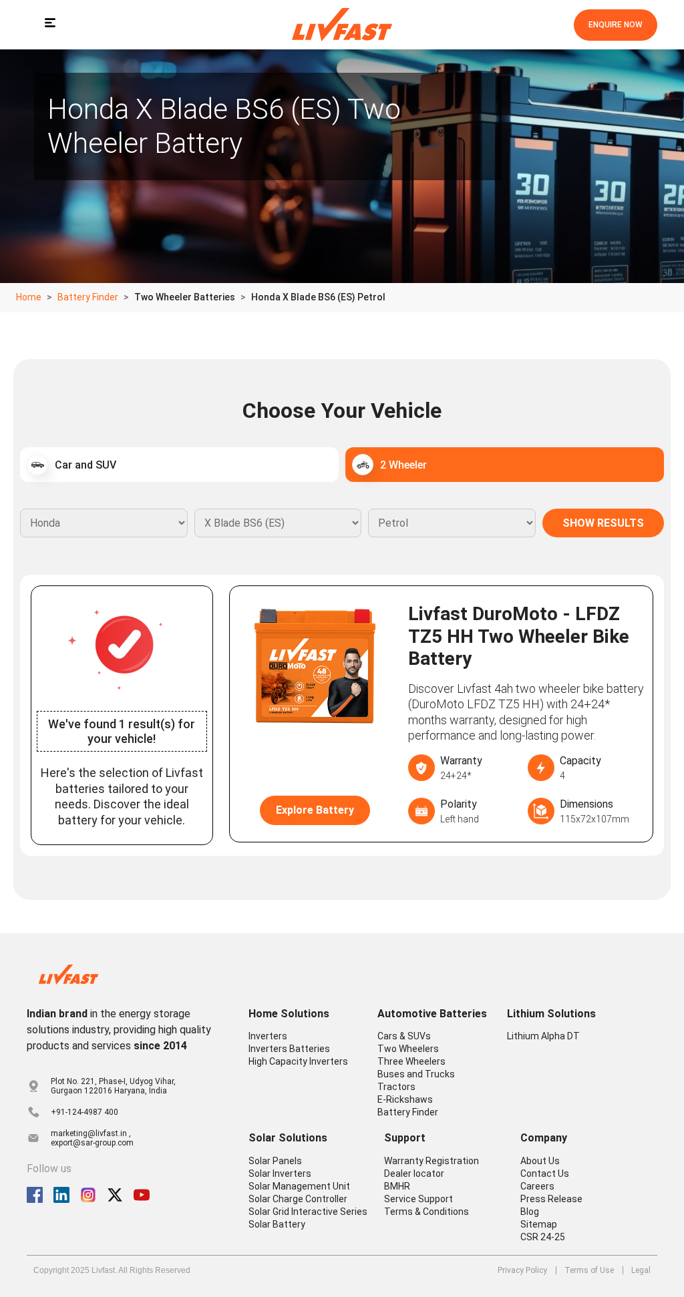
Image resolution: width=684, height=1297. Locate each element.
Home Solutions (288, 1013)
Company (543, 1137)
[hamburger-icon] (49, 24)
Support (404, 1137)
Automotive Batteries (432, 1013)
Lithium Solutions (551, 1013)
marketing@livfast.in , (91, 1133)
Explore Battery (315, 810)
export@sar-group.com (92, 1142)
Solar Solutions (287, 1137)
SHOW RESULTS (603, 523)
